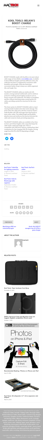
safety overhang (14, 430)
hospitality (32, 420)
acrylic (30, 418)
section (38, 420)
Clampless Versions (16, 416)
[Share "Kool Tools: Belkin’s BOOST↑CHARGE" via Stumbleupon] (28, 207)
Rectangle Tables (35, 413)
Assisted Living (30, 415)
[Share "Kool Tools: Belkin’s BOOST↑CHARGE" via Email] (32, 207)
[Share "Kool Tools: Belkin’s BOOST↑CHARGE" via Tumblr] (20, 207)
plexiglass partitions (23, 428)
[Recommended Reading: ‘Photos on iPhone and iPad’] (21, 345)
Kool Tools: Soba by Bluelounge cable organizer (10, 181)
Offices (18, 418)
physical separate (35, 430)
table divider (22, 424)
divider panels (31, 424)
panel (27, 422)
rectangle (36, 418)
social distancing (25, 430)
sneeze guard (15, 424)
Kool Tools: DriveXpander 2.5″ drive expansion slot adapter (21, 396)
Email (13, 437)
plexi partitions (12, 428)
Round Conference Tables (9, 415)
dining (20, 420)
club (16, 420)
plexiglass (33, 422)
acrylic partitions (35, 428)
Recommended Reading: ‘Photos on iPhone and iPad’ (21, 371)
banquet (4, 420)
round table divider (26, 426)
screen (10, 422)
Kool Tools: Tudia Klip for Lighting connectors (11, 168)
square (23, 422)
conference (11, 420)
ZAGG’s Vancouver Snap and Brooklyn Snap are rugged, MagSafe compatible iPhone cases (19, 317)
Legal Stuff (36, 435)
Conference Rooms (27, 416)
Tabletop (18, 422)
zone (13, 422)
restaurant (25, 420)
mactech (15, 27)
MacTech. (18, 435)
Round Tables (22, 415)
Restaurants (24, 418)
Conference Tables (8, 413)
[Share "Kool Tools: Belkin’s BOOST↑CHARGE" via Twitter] (16, 207)
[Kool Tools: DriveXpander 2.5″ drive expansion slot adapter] (21, 384)
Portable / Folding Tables (21, 413)
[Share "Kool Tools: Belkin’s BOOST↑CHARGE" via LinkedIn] (24, 207)
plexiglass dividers (14, 426)
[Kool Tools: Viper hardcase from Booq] (21, 272)
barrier (5, 422)
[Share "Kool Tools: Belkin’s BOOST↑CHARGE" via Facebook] (12, 207)
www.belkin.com (27, 79)
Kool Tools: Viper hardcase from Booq (16, 288)
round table (5, 430)
